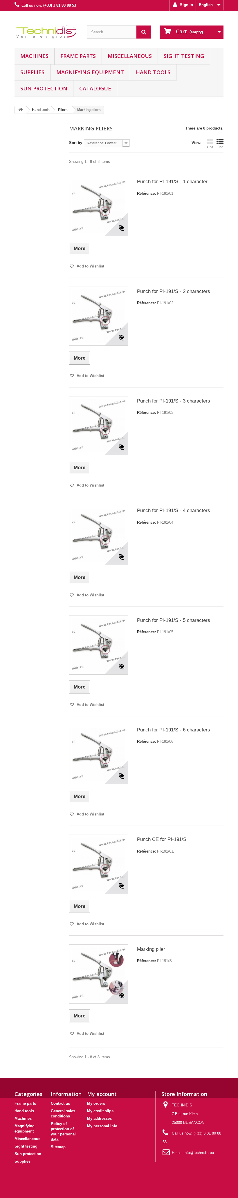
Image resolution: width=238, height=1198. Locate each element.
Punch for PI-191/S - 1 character (172, 181)
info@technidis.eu (199, 1152)
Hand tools (153, 72)
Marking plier (151, 949)
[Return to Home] (20, 110)
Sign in (186, 5)
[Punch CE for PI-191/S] (98, 864)
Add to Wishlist (89, 266)
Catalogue (95, 88)
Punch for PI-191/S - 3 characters (173, 401)
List (220, 147)
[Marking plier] (98, 974)
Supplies (32, 72)
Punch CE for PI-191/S (161, 839)
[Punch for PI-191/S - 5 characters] (98, 645)
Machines (34, 55)
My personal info (102, 1126)
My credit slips (100, 1111)
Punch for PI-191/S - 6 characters (173, 730)
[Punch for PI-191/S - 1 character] (98, 206)
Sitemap (58, 1147)
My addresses (99, 1118)
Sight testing (184, 55)
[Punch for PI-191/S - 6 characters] (98, 754)
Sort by (75, 143)
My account (102, 1093)
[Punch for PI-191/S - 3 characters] (98, 425)
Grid (210, 147)
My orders (96, 1103)
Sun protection (43, 88)
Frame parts (78, 55)
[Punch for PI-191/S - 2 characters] (98, 316)
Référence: (146, 193)
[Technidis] (46, 32)
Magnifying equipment (90, 72)
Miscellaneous (130, 55)
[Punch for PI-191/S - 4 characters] (98, 535)
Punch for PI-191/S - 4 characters (173, 510)
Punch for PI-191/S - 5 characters (173, 620)
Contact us (60, 1103)
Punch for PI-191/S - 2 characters (173, 291)
